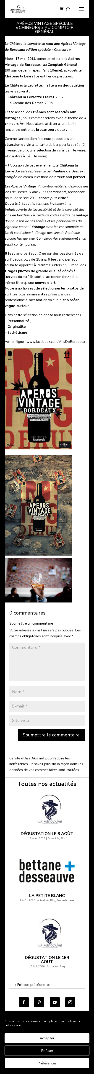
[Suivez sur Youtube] (55, 1002)
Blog (62, 838)
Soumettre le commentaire (51, 735)
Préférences (47, 1063)
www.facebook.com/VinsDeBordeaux (55, 341)
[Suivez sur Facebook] (24, 1002)
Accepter (47, 1038)
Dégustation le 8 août (47, 833)
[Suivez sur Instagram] (70, 1002)
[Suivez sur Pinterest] (39, 1002)
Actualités (53, 838)
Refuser (47, 1050)
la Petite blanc (47, 895)
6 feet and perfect (70, 177)
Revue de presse (65, 900)
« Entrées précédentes (32, 984)
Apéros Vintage (23, 186)
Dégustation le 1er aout (47, 959)
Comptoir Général (62, 64)
